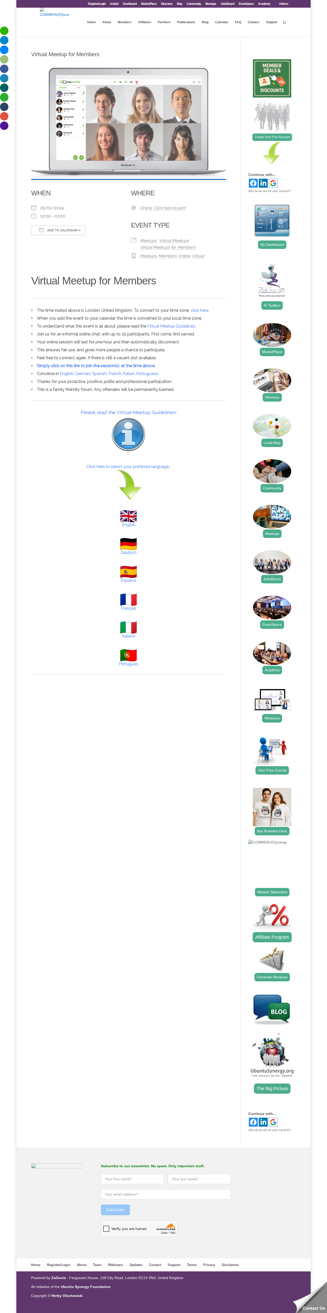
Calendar (221, 22)
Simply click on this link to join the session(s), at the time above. (96, 365)
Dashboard (130, 4)
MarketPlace (149, 4)
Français (128, 608)
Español (128, 580)
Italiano (128, 636)
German (82, 373)
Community (193, 4)
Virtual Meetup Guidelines (171, 326)
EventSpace (246, 4)
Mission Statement (272, 892)
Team (97, 1265)
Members (125, 22)
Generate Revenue (272, 977)
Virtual (198, 256)
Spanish (99, 373)
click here (199, 310)
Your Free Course (272, 770)
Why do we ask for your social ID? (269, 190)
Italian (128, 373)
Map (179, 4)
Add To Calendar (61, 230)
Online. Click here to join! (162, 208)
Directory (166, 4)
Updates (136, 1265)
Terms (192, 1265)
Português (128, 663)
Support (271, 22)
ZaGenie (58, 1278)
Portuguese (147, 373)
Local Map (272, 443)
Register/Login (97, 4)
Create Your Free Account (272, 137)
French (115, 373)
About (106, 22)
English (66, 373)
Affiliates (144, 22)
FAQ (238, 22)
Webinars (272, 718)
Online (184, 256)
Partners (164, 22)
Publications (186, 22)
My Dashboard (272, 245)
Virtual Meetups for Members (167, 247)
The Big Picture (272, 1088)
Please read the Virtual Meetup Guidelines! (129, 412)
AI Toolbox (272, 305)
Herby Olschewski (67, 1296)
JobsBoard (227, 4)
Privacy (209, 1265)
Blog (205, 22)
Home (91, 22)
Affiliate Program (272, 937)
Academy (264, 4)
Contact (253, 22)
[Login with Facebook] (253, 183)
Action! (114, 4)
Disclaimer (230, 1265)
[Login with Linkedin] (263, 183)
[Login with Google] (273, 183)
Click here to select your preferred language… (129, 466)
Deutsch (128, 552)
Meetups (210, 4)
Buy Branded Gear (272, 831)
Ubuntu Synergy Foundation (86, 1287)
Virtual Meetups (174, 240)
